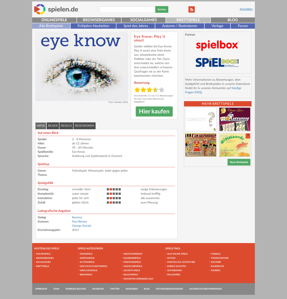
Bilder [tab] (53, 125)
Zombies (215, 270)
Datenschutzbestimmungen (205, 289)
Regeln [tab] (66, 125)
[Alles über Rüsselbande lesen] (234, 145)
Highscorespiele (133, 266)
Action (171, 258)
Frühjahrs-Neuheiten (93, 26)
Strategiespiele (132, 262)
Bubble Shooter (176, 266)
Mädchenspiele (88, 270)
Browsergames (99, 20)
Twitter (114, 289)
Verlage (217, 26)
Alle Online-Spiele (177, 254)
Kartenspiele (87, 258)
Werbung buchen (76, 289)
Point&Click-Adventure (181, 262)
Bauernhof (217, 266)
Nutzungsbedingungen (169, 289)
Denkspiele (86, 254)
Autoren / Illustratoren (179, 26)
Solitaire (216, 262)
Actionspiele (87, 262)
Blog (233, 20)
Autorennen (174, 270)
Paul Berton (79, 221)
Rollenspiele (131, 275)
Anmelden (246, 9)
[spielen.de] (56, 9)
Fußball (216, 254)
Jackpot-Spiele (132, 270)
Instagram (132, 289)
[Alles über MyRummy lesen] (234, 119)
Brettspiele (188, 20)
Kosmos (77, 217)
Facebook (98, 289)
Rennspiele (86, 275)
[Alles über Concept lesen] (200, 119)
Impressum (41, 289)
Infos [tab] (41, 125)
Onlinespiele (54, 20)
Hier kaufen (154, 111)
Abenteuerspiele (133, 254)
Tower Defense (220, 258)
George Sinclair (81, 225)
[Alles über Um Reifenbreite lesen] (200, 145)
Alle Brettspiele (51, 26)
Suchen (162, 9)
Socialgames (143, 20)
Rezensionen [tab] (84, 125)
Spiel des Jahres (136, 26)
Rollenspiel (173, 275)
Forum (243, 26)
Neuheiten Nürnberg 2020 (138, 279)
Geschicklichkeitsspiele (93, 266)
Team (56, 289)
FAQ (198, 92)
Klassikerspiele (132, 258)
